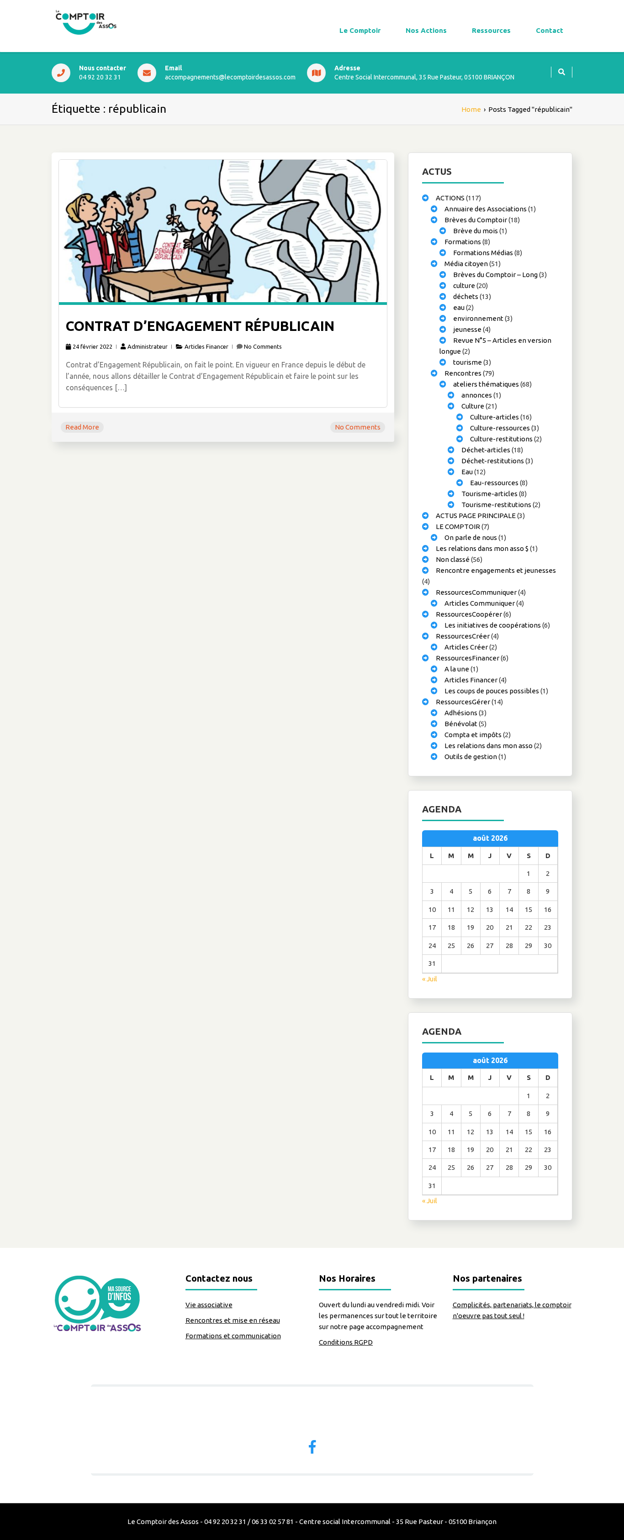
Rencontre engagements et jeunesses (496, 570)
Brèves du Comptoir (475, 220)
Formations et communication (233, 1336)
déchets (465, 296)
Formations (462, 242)
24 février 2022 (92, 346)
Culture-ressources (500, 428)
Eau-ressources (494, 483)
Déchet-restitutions (492, 461)
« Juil (429, 979)
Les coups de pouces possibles (491, 691)
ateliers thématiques (486, 384)
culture (464, 285)
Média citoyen (466, 263)
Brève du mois (475, 231)
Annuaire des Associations (485, 209)
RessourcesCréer (463, 636)
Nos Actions (426, 30)
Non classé (453, 559)
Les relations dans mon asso (488, 745)
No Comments (263, 346)
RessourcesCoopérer (469, 614)
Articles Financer (206, 346)
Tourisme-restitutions (496, 504)
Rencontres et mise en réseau (232, 1320)
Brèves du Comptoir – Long (495, 274)
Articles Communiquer (479, 603)
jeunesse (467, 329)
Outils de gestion (470, 756)
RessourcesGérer (463, 702)
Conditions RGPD (346, 1342)
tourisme (467, 362)
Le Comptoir (360, 30)
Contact (549, 30)
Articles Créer (466, 647)
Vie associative (209, 1305)
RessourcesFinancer (467, 658)
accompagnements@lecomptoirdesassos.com (230, 77)
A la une (456, 669)
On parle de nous (470, 537)
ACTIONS (450, 198)
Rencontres (462, 373)
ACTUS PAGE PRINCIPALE (476, 515)
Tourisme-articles (489, 494)
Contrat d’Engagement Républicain (200, 326)
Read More (82, 427)
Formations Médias (483, 253)
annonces (476, 395)
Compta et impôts (473, 735)
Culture (472, 406)
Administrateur (147, 346)
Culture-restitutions (501, 439)
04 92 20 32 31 (100, 77)
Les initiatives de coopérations (492, 625)
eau (459, 307)
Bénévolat (460, 724)
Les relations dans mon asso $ (482, 548)
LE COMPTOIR (458, 526)
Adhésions (460, 713)
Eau (467, 472)
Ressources (491, 30)
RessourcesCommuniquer (476, 592)
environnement (478, 318)
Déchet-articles (485, 450)
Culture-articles (494, 417)
